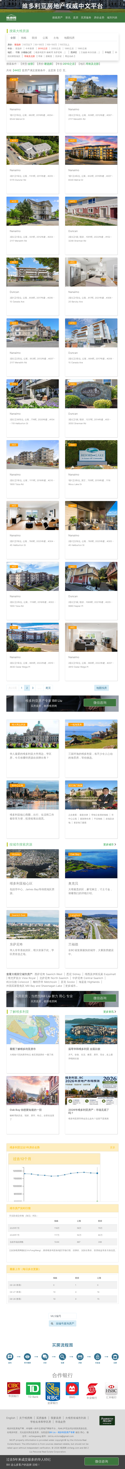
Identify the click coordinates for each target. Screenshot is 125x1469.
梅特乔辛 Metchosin (45, 981)
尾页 (48, 687)
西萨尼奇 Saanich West (48, 974)
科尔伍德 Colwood (17, 981)
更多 (112, 1147)
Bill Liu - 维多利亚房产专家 (62, 1432)
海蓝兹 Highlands (89, 981)
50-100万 (39, 44)
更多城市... (71, 985)
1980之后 (69, 48)
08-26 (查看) (15, 1299)
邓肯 (40, 56)
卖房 (75, 17)
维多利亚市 (40, 52)
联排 (34, 37)
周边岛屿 (69, 56)
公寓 (45, 37)
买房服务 (86, 17)
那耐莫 (49, 56)
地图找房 (69, 37)
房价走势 (99, 17)
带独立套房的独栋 (99, 815)
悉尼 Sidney (73, 974)
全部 (13, 37)
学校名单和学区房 (40, 1421)
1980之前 (82, 48)
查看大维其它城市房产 (19, 974)
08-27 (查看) (15, 1292)
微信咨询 (99, 703)
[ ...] (50, 52)
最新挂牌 (84, 815)
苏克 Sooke (68, 981)
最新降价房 (85, 819)
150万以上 (64, 44)
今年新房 (30, 48)
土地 (56, 37)
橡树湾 (50, 52)
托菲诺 (58, 56)
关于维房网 (25, 1417)
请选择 (18, 48)
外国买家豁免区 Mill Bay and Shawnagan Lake (34, 985)
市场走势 (60, 1421)
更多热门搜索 (80, 822)
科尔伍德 (92, 52)
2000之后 (56, 48)
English (10, 1417)
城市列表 (112, 17)
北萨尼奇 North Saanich (54, 978)
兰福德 (84, 52)
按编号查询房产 (65, 1323)
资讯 (67, 17)
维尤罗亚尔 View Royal (21, 978)
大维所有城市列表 (75, 1417)
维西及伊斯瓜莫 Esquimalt (100, 974)
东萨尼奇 (58, 52)
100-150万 (52, 44)
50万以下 (27, 44)
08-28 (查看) (15, 1285)
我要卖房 (56, 1417)
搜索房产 (57, 17)
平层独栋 (98, 819)
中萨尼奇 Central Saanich (87, 978)
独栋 (23, 37)
